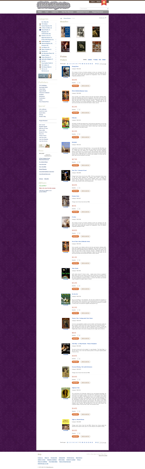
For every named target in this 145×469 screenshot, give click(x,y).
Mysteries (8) (44, 51)
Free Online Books (53, 461)
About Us (47, 457)
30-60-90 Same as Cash (43, 463)
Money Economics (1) (46, 49)
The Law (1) (44, 69)
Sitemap (41, 114)
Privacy (79, 459)
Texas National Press (44, 101)
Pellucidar (74, 117)
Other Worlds (75, 268)
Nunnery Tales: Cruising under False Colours (82, 318)
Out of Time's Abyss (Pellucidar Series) (81, 241)
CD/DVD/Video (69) (46, 33)
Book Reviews (79, 457)
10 (82, 63)
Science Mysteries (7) (46, 57)
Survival (43, 61)
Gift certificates (42, 109)
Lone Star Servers (43, 141)
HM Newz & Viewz (43, 128)
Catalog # (90, 59)
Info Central (42, 124)
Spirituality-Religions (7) (47, 59)
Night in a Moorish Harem (78, 419)
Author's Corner (41, 459)
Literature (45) (45, 45)
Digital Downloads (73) (47, 37)
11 (84, 63)
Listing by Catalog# (70, 459)
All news (41, 178)
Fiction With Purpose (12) (48, 39)
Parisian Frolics (75, 196)
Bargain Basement (43, 120)
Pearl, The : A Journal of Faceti (79, 170)
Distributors (42, 96)
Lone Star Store (42, 137)
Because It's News (43, 132)
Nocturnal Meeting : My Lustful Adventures (82, 367)
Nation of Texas (42, 135)
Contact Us (55, 12)
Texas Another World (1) (47, 63)
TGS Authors (45, 23)
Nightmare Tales (75, 387)
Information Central (83, 12)
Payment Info (54, 457)
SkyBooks (41, 94)
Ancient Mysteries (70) (47, 25)
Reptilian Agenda (43, 126)
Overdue (74, 217)
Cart (46, 12)
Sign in (93, 1)
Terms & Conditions (42, 461)
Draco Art (41, 133)
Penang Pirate (75, 66)
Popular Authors (45, 55)
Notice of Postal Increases (65, 461)
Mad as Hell (42, 130)
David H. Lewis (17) (46, 35)
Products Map (42, 116)
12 (86, 63)
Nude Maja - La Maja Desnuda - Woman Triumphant (84, 343)
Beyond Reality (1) (46, 29)
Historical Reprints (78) (47, 43)
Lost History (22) (45, 47)
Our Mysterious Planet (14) (48, 53)
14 (90, 63)
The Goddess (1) (45, 65)
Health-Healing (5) (46, 41)
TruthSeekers (42, 98)
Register (98, 1)
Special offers (42, 112)
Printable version (102, 17)
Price (100, 59)
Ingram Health (42, 90)
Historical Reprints (67, 18)
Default (103, 59)
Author (41, 100)
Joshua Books (42, 89)
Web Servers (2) (45, 70)
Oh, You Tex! (75, 294)
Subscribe (46, 178)
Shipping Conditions (52, 459)
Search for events (43, 111)
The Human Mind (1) (46, 67)
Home (40, 12)
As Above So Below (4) (47, 27)
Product (96, 59)
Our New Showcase (67, 12)
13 (88, 63)
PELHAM (74, 142)
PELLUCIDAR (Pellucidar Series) (80, 91)
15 (92, 63)
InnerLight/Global (43, 87)
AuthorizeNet (62, 457)
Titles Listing (61, 459)
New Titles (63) (45, 22)
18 (95, 63)
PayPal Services (70, 457)
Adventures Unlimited (44, 92)
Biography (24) (45, 31)
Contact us (40, 457)
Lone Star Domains (43, 139)
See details (65, 77)
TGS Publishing (43, 85)
